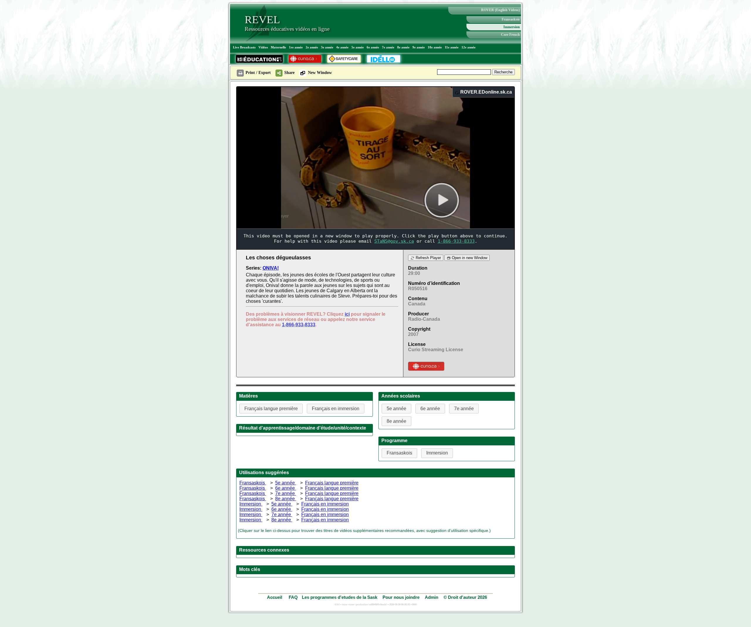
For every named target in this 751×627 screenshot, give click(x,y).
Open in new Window (469, 258)
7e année (388, 47)
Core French (510, 35)
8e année (403, 47)
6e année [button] (430, 408)
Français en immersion (325, 503)
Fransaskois (511, 19)
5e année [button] (396, 408)
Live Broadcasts (244, 47)
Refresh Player (428, 258)
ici (347, 314)
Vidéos (263, 47)
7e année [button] (464, 408)
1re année (296, 47)
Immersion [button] (437, 452)
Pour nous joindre (401, 597)
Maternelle (278, 47)
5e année (357, 47)
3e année (327, 47)
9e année (418, 47)
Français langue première (331, 482)
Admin (431, 597)
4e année (342, 47)
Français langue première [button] (271, 408)
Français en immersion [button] (335, 408)
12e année (468, 47)
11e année (452, 47)
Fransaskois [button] (399, 452)
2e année (312, 47)
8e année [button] (396, 421)
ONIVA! (271, 268)
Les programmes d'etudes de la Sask (339, 597)
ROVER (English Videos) (500, 10)
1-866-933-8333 (298, 324)
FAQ (293, 597)
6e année (373, 47)
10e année (435, 47)
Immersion (511, 27)
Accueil (275, 597)
